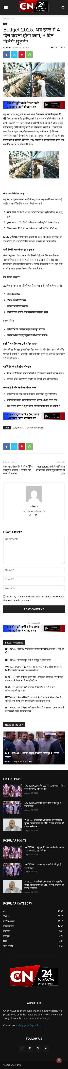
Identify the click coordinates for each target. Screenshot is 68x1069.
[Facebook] (6, 54)
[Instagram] (30, 1048)
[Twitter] (14, 54)
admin (9, 47)
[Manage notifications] (59, 1060)
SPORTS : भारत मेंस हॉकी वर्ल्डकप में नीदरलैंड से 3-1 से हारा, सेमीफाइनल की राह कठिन (30, 689)
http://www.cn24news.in (34, 511)
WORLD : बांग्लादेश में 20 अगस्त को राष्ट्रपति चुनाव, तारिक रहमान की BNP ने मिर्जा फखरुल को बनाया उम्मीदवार (33, 668)
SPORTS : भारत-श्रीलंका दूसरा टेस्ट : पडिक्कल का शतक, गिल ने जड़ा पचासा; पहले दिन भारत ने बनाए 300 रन (34, 679)
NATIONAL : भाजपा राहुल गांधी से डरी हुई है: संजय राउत (28, 660)
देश (13, 18)
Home (6, 18)
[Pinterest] (21, 54)
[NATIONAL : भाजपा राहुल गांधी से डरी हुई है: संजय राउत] (12, 807)
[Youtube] (46, 1048)
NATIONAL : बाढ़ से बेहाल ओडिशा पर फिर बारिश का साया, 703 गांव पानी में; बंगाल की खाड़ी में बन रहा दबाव (34, 709)
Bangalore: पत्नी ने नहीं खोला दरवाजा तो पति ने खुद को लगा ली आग (50, 470)
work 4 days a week (35, 427)
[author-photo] (34, 501)
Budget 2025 (18, 427)
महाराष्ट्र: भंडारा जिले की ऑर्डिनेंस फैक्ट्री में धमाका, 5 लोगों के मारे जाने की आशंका (18, 470)
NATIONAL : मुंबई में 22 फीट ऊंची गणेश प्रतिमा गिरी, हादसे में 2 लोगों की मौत (34, 651)
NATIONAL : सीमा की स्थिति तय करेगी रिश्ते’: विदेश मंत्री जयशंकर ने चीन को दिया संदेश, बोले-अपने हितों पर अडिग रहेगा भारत (33, 699)
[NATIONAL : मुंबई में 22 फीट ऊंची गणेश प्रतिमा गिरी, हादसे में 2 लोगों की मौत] (12, 790)
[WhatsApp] (29, 54)
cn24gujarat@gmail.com (29, 1025)
